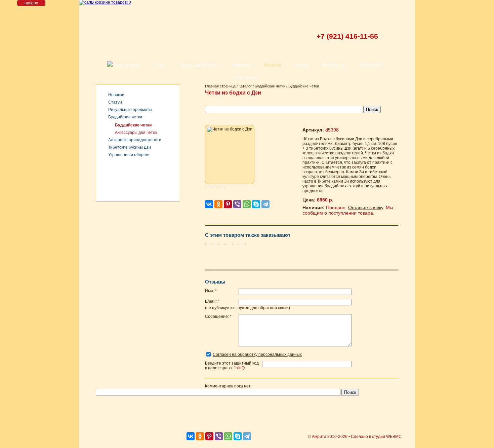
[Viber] (237, 204)
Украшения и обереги (129, 154)
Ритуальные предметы (130, 109)
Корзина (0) (372, 65)
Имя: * (211, 291)
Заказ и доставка (198, 65)
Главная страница (220, 86)
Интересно (333, 65)
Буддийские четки (125, 117)
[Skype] (256, 204)
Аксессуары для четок (136, 132)
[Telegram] (265, 204)
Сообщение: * (218, 316)
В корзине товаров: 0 (111, 2)
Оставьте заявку (365, 207)
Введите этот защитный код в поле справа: (232, 365)
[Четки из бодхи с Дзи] (229, 154)
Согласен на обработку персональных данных (257, 354)
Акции (301, 65)
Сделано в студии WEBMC (376, 436)
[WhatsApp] (247, 204)
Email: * (212, 301)
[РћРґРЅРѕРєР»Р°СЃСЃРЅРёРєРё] (218, 204)
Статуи (115, 102)
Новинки (241, 65)
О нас (159, 65)
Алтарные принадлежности (134, 140)
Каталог (272, 65)
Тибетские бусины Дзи (129, 147)
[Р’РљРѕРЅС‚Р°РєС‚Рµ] (209, 204)
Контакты (246, 77)
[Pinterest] (228, 204)
